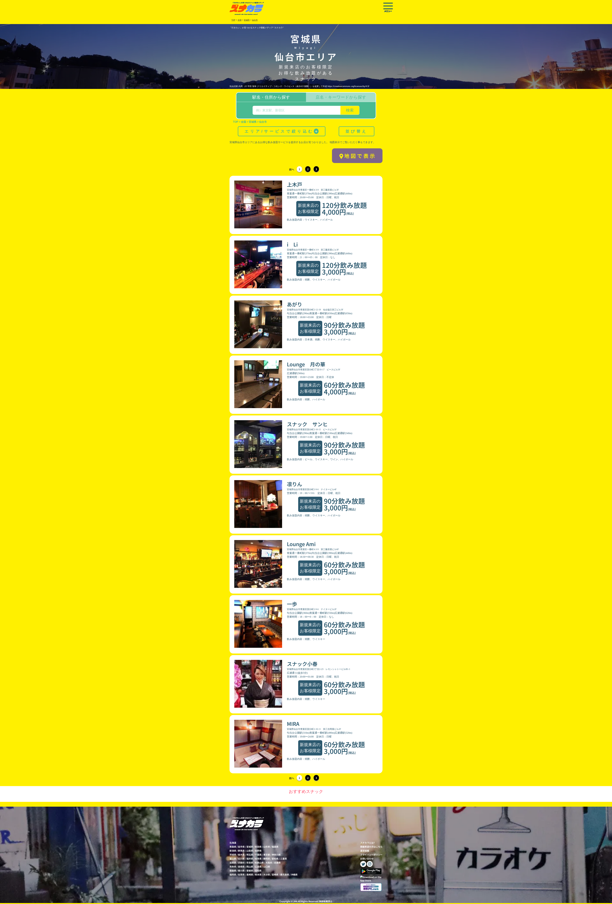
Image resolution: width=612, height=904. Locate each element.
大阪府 (269, 862)
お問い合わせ (367, 858)
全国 (239, 20)
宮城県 (249, 846)
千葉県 (258, 854)
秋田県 (258, 846)
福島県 (275, 846)
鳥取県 (232, 866)
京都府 (241, 862)
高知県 (258, 870)
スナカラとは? (367, 842)
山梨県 (249, 850)
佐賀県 (241, 874)
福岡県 (232, 874)
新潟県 (232, 850)
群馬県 (241, 850)
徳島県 (232, 870)
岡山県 (249, 866)
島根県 (241, 866)
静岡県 (266, 858)
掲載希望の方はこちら (371, 846)
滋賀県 (232, 862)
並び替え (357, 131)
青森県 (232, 846)
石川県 (241, 858)
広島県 (258, 866)
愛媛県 (249, 870)
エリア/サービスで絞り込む (281, 131)
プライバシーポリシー (371, 854)
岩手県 (241, 846)
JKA (295, 901)
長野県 (258, 850)
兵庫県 (277, 862)
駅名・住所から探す (271, 97)
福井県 (249, 858)
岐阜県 (258, 858)
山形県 (266, 846)
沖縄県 (294, 874)
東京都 (266, 854)
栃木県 (241, 854)
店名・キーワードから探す (341, 97)
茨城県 (232, 854)
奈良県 (249, 862)
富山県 (232, 858)
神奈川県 (276, 854)
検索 (350, 110)
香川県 (241, 870)
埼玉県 (249, 854)
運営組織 (364, 850)
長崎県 (249, 874)
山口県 (266, 866)
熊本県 (258, 874)
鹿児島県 (284, 874)
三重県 (283, 858)
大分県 (266, 874)
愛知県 (275, 858)
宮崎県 (275, 874)
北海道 (232, 842)
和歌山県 (259, 862)
